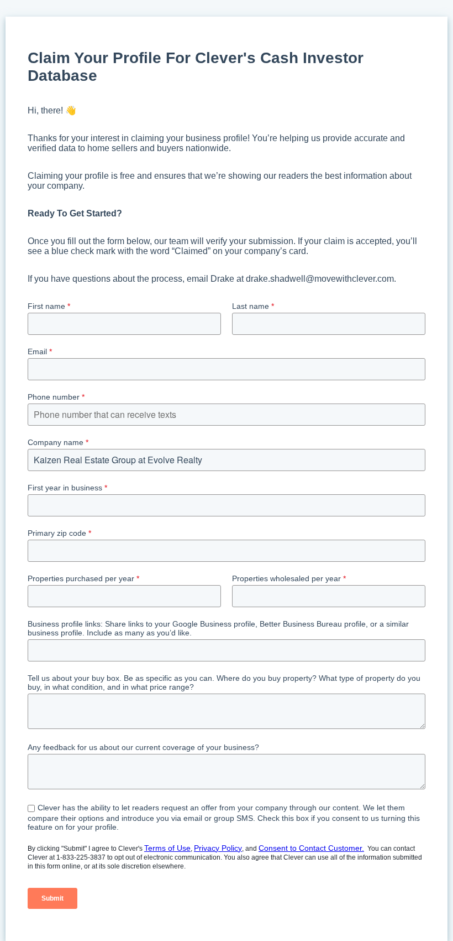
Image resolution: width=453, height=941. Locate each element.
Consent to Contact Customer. (311, 848)
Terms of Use (167, 848)
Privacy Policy (218, 848)
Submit (52, 898)
